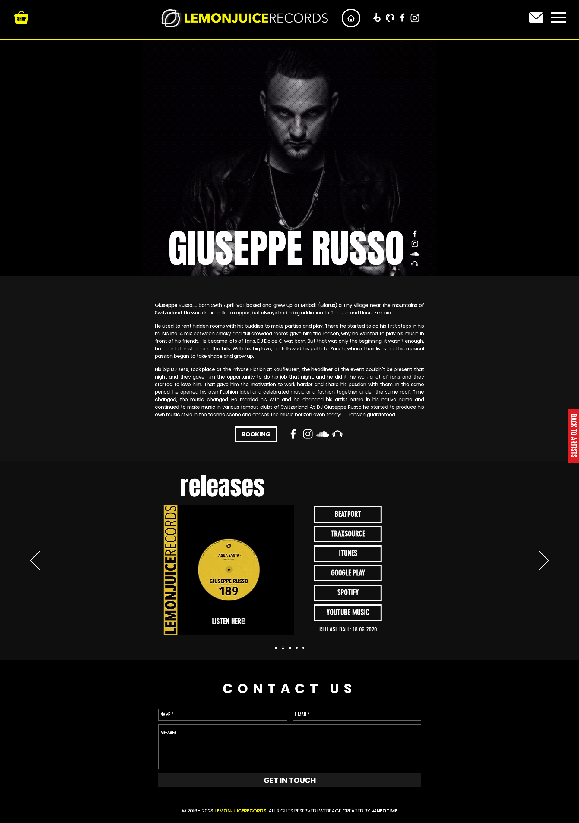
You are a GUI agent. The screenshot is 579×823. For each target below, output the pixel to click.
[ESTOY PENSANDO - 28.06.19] (303, 648)
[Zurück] (35, 561)
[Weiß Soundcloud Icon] (414, 253)
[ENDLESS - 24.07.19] (297, 648)
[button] (558, 17)
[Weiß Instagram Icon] (414, 243)
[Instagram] (415, 17)
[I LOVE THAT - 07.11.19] (283, 648)
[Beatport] (377, 18)
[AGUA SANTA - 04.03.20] (276, 648)
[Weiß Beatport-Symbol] (414, 263)
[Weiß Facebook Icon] (402, 17)
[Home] (351, 18)
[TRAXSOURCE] (390, 17)
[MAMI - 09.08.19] (290, 648)
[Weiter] (544, 561)
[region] (536, 17)
